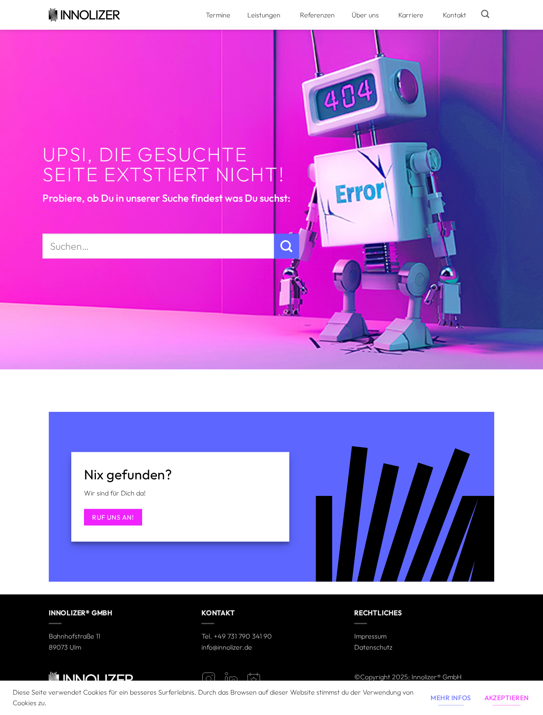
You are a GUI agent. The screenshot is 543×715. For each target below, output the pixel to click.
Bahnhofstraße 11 (74, 636)
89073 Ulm (65, 647)
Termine (218, 15)
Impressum (370, 636)
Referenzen (317, 15)
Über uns (365, 15)
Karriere (410, 15)
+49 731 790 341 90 (243, 636)
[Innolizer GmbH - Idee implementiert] (84, 15)
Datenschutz (373, 647)
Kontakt (454, 15)
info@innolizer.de (227, 647)
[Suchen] (485, 14)
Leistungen (263, 15)
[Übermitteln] (286, 246)
